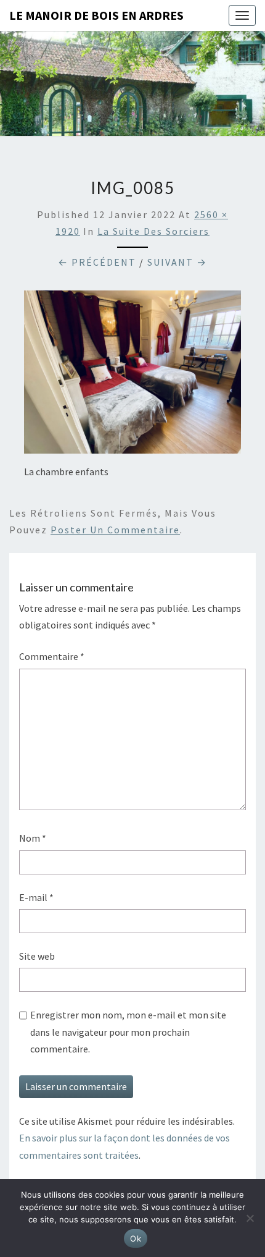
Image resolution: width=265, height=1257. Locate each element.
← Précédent (97, 262)
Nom (32, 838)
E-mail (36, 897)
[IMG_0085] (132, 376)
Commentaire (51, 656)
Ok (135, 1238)
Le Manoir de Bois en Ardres (96, 15)
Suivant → (177, 262)
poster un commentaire (115, 529)
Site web (37, 956)
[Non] (249, 1218)
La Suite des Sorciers (153, 231)
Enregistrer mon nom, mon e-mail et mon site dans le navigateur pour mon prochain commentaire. (128, 1031)
